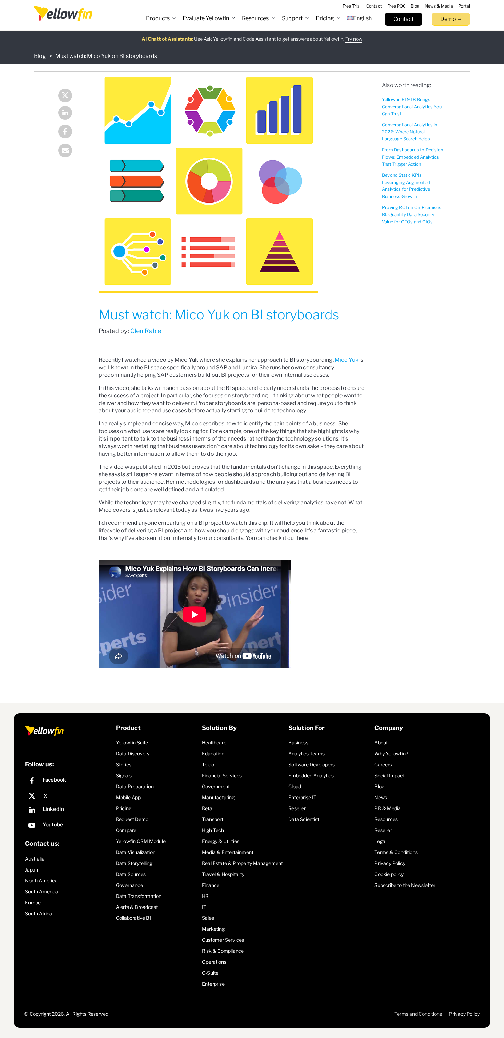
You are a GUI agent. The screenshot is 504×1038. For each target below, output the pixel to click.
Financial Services (222, 775)
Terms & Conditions (396, 852)
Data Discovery (132, 753)
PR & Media (387, 808)
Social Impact (389, 775)
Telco (208, 764)
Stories (123, 764)
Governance (129, 885)
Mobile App (128, 797)
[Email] (70, 151)
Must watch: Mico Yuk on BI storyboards (106, 56)
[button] (161, 18)
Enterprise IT (302, 797)
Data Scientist (303, 819)
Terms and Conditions (418, 1014)
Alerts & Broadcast (137, 907)
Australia (35, 859)
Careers (383, 764)
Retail (208, 808)
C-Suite (210, 973)
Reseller (297, 808)
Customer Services (223, 940)
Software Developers (311, 764)
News (380, 797)
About (381, 742)
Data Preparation (135, 786)
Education (213, 753)
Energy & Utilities (220, 841)
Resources (386, 819)
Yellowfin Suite (132, 742)
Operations (214, 962)
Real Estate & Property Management (242, 863)
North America (41, 880)
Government (216, 786)
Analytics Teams (306, 753)
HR (205, 896)
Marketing (213, 929)
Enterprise (213, 984)
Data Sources (131, 874)
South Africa (38, 913)
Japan (31, 870)
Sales (208, 918)
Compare (126, 830)
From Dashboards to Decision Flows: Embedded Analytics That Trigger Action (412, 157)
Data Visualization (135, 852)
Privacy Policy (389, 863)
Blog (40, 56)
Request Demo (132, 819)
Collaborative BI (133, 918)
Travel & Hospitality (223, 874)
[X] (68, 796)
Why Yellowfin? (391, 753)
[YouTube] (68, 826)
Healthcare (214, 742)
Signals (124, 775)
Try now (353, 39)
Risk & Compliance (223, 951)
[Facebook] (70, 132)
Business (298, 742)
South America (41, 891)
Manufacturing (218, 797)
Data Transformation (138, 896)
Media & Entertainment (227, 852)
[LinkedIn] (70, 113)
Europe (33, 902)
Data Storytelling (134, 863)
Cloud (294, 786)
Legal (380, 841)
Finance (210, 885)
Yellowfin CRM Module (141, 841)
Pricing (123, 808)
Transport (212, 819)
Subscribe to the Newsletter (404, 885)
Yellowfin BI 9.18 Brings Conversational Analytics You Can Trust (412, 106)
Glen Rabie (145, 330)
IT (204, 907)
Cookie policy (389, 874)
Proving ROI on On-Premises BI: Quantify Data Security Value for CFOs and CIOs (411, 214)
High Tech (213, 830)
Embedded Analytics (311, 775)
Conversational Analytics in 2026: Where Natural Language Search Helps (409, 132)
